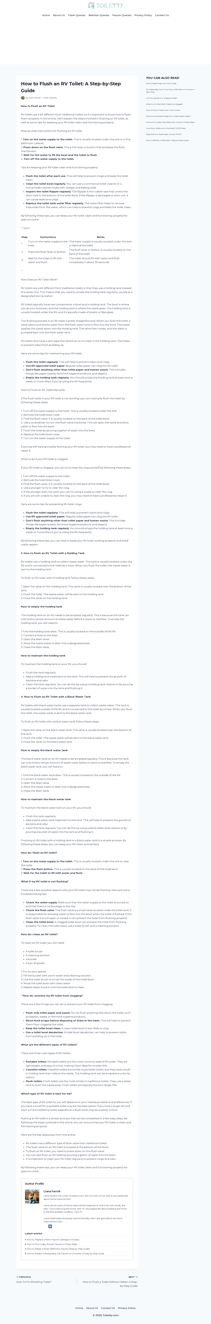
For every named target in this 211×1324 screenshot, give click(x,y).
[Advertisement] (105, 43)
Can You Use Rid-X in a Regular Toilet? (162, 98)
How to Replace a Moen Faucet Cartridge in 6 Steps (53, 1239)
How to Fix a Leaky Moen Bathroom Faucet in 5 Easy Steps (170, 122)
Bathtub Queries (99, 15)
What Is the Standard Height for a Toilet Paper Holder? (168, 116)
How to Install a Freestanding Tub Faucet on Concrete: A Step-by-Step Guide (65, 1253)
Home (46, 15)
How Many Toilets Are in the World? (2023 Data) (166, 128)
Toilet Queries (77, 15)
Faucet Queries (121, 15)
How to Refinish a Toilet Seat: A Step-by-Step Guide (167, 140)
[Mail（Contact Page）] (50, 1226)
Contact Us (162, 15)
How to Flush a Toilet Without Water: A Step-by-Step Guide (110, 1281)
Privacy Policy (143, 15)
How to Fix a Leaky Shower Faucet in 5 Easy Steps (52, 1244)
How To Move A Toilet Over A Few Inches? (163, 110)
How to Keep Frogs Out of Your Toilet (161, 83)
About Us (59, 15)
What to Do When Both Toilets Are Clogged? (164, 104)
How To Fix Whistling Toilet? (33, 1279)
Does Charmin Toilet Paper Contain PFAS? (164, 134)
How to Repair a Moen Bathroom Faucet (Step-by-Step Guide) (58, 1249)
